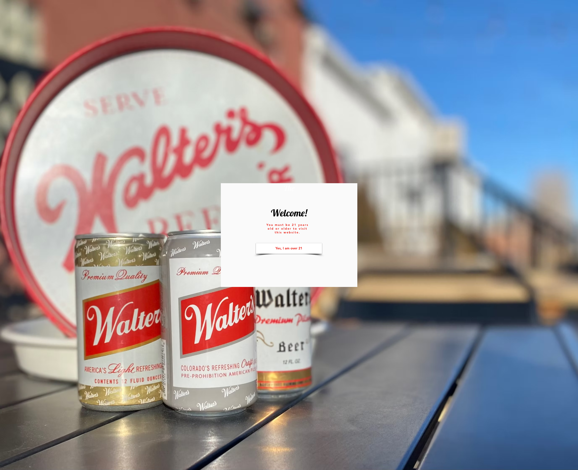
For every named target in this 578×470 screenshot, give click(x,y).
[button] (289, 248)
